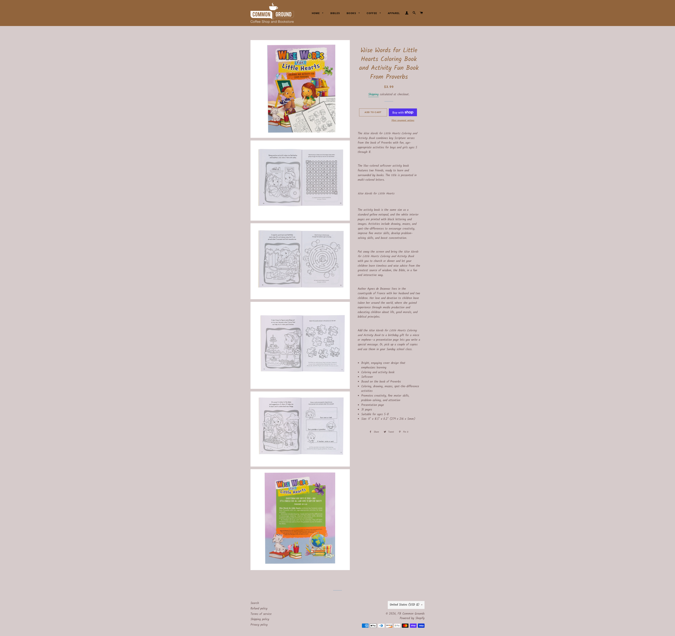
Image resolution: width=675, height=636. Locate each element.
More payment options (402, 120)
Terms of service (261, 614)
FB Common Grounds (411, 613)
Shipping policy (259, 619)
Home (316, 13)
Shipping (373, 94)
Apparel (394, 13)
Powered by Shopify (412, 618)
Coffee (372, 13)
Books (352, 13)
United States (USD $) (404, 604)
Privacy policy (259, 624)
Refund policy (258, 608)
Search (254, 603)
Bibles (335, 13)
